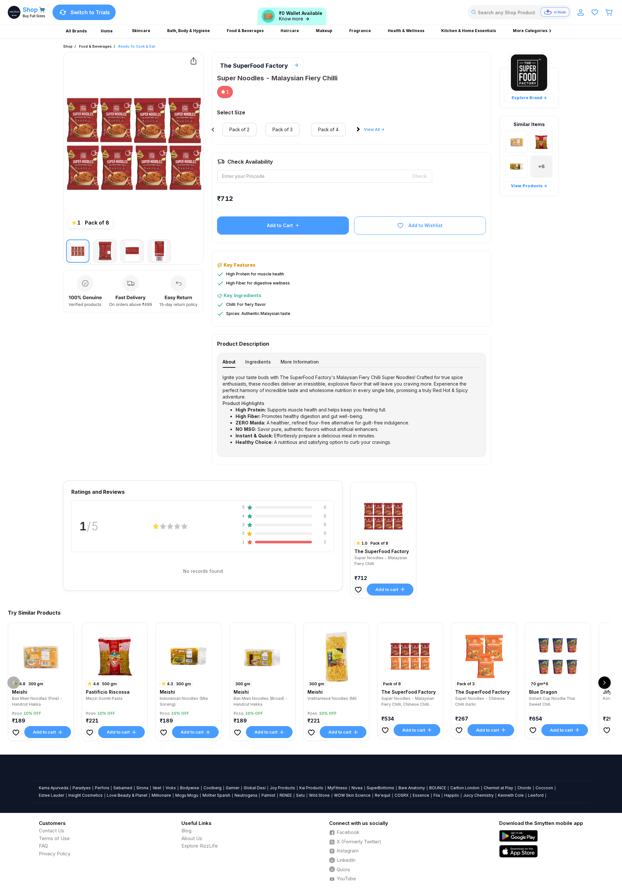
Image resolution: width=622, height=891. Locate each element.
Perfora (102, 787)
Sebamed (122, 787)
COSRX (402, 795)
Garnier (232, 787)
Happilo (451, 795)
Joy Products (282, 787)
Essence (421, 795)
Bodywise (189, 787)
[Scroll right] (604, 682)
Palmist (268, 795)
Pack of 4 (328, 129)
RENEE (286, 795)
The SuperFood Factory (254, 65)
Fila (436, 795)
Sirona (142, 787)
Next (360, 131)
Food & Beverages (95, 46)
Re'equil (382, 795)
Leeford (536, 795)
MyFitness (337, 787)
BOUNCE (437, 787)
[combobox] (519, 12)
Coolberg (212, 787)
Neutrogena (246, 795)
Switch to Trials (90, 12)
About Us (191, 838)
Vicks (171, 787)
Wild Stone (319, 795)
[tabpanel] (351, 410)
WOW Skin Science (352, 795)
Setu (300, 795)
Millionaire (161, 795)
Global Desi (255, 787)
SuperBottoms (380, 787)
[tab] (229, 361)
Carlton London (464, 787)
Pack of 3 (282, 129)
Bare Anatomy (411, 787)
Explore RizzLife (199, 846)
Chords (524, 787)
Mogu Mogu (186, 795)
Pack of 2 (239, 129)
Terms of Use (54, 838)
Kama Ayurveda (53, 787)
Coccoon (544, 787)
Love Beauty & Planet (127, 795)
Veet (157, 787)
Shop (68, 46)
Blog (186, 830)
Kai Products (311, 787)
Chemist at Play (498, 787)
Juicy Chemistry (478, 795)
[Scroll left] (13, 682)
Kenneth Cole (511, 795)
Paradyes (82, 787)
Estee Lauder (51, 795)
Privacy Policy (54, 853)
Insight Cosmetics (85, 795)
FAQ (43, 846)
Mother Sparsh (216, 795)
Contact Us (51, 830)
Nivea (357, 787)
